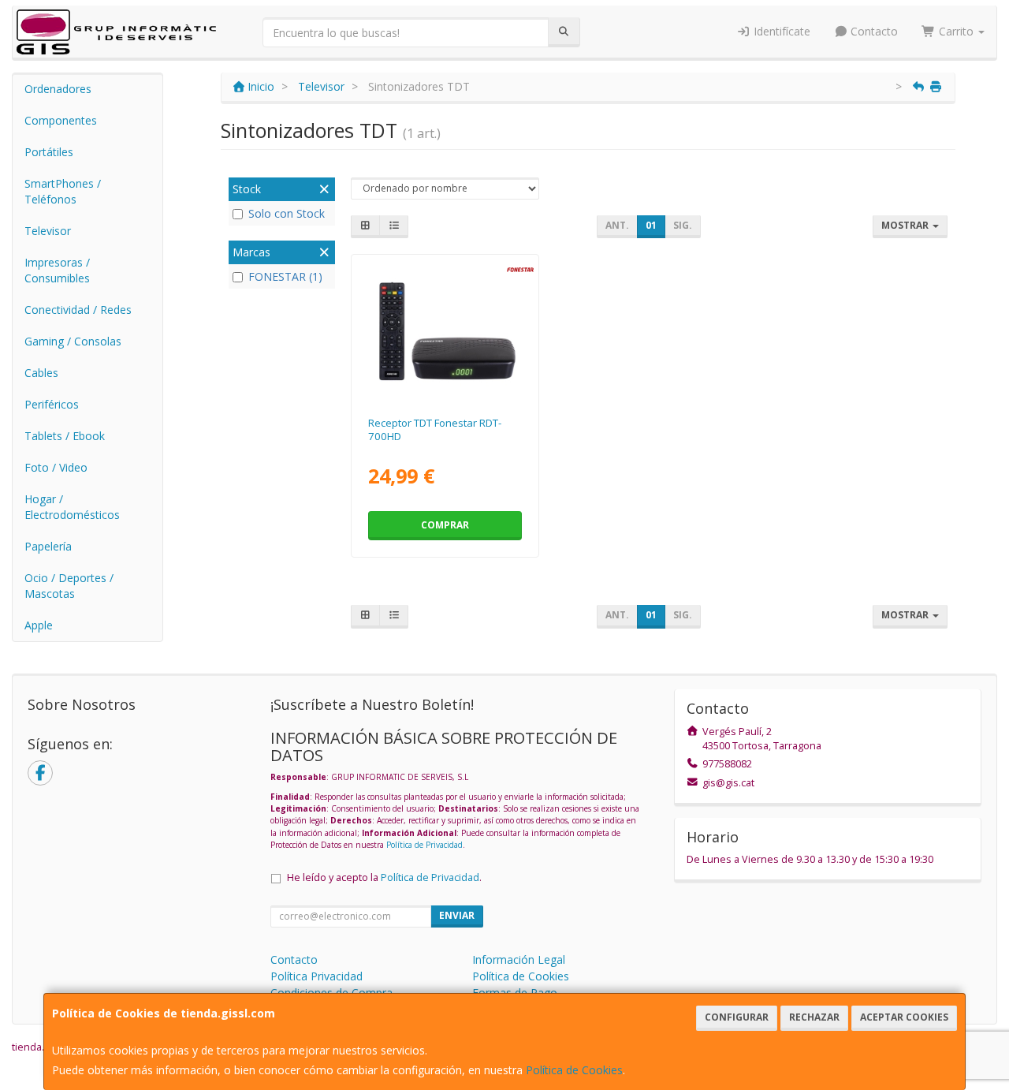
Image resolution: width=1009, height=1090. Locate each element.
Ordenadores (57, 88)
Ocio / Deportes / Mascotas (69, 585)
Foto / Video (55, 467)
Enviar (457, 915)
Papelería (48, 546)
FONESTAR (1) (285, 276)
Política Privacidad (316, 976)
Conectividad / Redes (78, 309)
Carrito (956, 31)
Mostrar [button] (906, 225)
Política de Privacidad (424, 844)
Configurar (737, 1017)
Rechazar (814, 1017)
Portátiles (48, 151)
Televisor (47, 230)
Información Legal (518, 959)
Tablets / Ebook (64, 435)
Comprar (445, 525)
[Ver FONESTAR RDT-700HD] (445, 332)
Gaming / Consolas (72, 341)
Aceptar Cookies (904, 1017)
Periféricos (51, 404)
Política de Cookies (574, 1069)
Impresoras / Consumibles (57, 270)
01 (651, 225)
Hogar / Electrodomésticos (72, 506)
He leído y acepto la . (384, 877)
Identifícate (780, 31)
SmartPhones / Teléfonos (62, 191)
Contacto (872, 31)
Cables (41, 372)
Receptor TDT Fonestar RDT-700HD (434, 429)
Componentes (60, 120)
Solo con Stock (286, 213)
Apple (38, 625)
